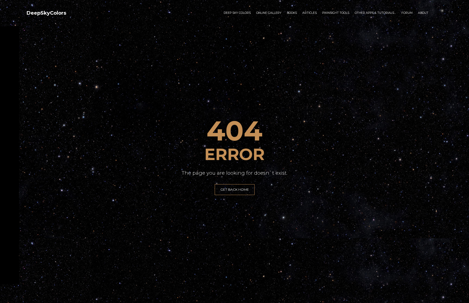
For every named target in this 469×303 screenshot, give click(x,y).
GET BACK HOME (234, 189)
